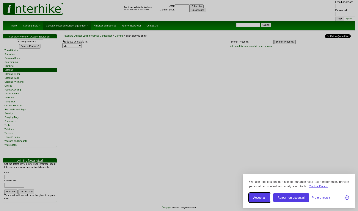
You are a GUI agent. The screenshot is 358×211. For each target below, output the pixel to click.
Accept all (259, 197)
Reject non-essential (291, 197)
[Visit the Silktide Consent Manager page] (347, 197)
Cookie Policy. (318, 186)
